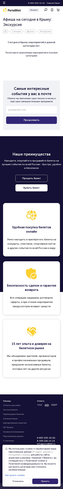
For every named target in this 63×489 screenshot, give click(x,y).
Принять (45, 481)
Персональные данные (13, 436)
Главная (50, 3)
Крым (57, 3)
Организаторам (10, 419)
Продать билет (31, 178)
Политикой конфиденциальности (26, 463)
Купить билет (31, 187)
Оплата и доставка (11, 405)
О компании (8, 441)
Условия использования (13, 432)
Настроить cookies (15, 475)
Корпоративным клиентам (15, 423)
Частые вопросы (10, 410)
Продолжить (31, 120)
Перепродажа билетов (13, 414)
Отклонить (18, 481)
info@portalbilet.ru (46, 444)
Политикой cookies (35, 460)
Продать (34, 10)
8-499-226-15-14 (46, 441)
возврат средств (40, 306)
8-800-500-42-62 (36, 3)
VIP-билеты (8, 427)
